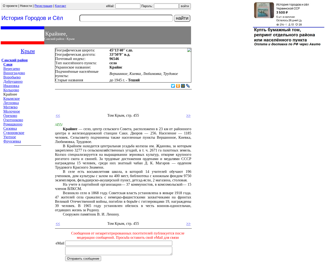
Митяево (10, 107)
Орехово (10, 116)
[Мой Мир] (183, 86)
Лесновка (11, 103)
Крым (28, 51)
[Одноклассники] (178, 86)
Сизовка (10, 128)
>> (188, 115)
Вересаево (11, 69)
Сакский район (14, 60)
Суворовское (13, 133)
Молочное (11, 111)
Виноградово (14, 73)
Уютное (9, 137)
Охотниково (13, 120)
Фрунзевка (12, 141)
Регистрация (43, 6)
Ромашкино (12, 124)
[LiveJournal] (188, 86)
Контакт (60, 6)
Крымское (11, 99)
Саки (7, 64)
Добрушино (13, 81)
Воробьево (12, 77)
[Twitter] (173, 86)
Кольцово (11, 90)
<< (58, 115)
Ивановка (11, 86)
